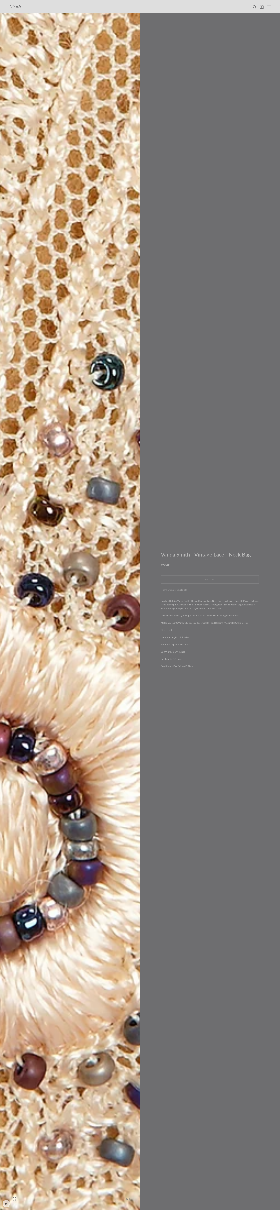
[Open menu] (269, 6)
